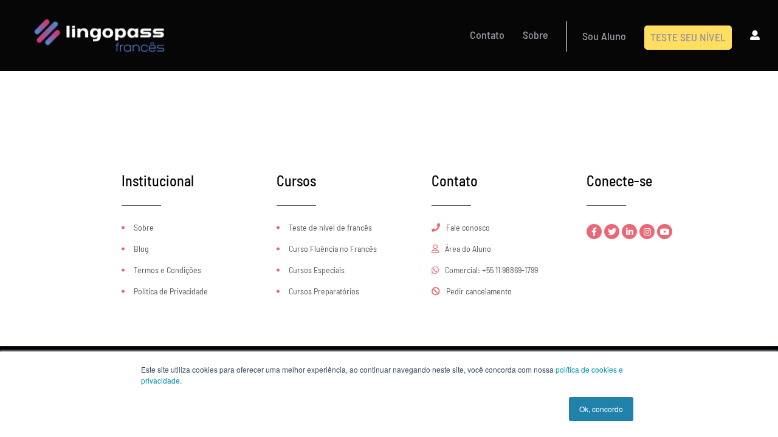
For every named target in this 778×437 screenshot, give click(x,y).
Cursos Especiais (317, 270)
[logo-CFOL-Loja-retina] (99, 11)
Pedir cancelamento (478, 291)
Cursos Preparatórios (324, 291)
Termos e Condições (167, 270)
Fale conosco (467, 227)
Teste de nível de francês (330, 227)
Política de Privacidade (171, 291)
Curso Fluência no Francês (333, 248)
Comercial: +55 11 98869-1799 (490, 270)
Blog (141, 248)
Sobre (144, 227)
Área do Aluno (467, 248)
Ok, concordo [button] (601, 409)
